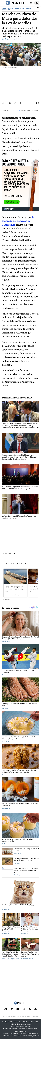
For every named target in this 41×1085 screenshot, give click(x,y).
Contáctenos (26, 1017)
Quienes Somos (16, 1017)
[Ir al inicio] (15, 3)
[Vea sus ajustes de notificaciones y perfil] (37, 3)
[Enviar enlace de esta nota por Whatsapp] (16, 103)
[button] (20, 56)
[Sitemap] (35, 1009)
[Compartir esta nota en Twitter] (10, 103)
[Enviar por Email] (22, 103)
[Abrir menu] (3, 3)
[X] (12, 1009)
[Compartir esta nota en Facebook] (4, 103)
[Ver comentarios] (37, 9)
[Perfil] (20, 1004)
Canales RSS (6, 1017)
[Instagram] (24, 1009)
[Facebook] (5, 1009)
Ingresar (31, 3)
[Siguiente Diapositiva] (37, 581)
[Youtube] (18, 1009)
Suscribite (11, 202)
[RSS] (30, 1009)
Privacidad (36, 1017)
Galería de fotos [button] (13, 39)
